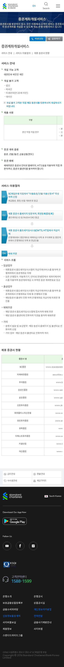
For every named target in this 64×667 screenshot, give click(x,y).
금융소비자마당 (10, 609)
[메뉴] (58, 6)
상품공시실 (39, 603)
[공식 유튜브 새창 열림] (7, 546)
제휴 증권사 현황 (41, 53)
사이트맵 (38, 629)
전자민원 (38, 616)
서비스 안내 (6, 53)
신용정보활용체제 (11, 616)
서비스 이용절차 (23, 53)
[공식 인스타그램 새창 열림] (33, 546)
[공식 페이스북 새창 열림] (20, 546)
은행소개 (7, 596)
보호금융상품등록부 (13, 603)
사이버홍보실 (9, 622)
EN (34, 6)
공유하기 (56, 38)
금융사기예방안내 (43, 622)
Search (44, 5)
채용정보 (7, 629)
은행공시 (38, 596)
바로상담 (39, 38)
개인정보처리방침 (43, 609)
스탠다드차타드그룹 (13, 635)
